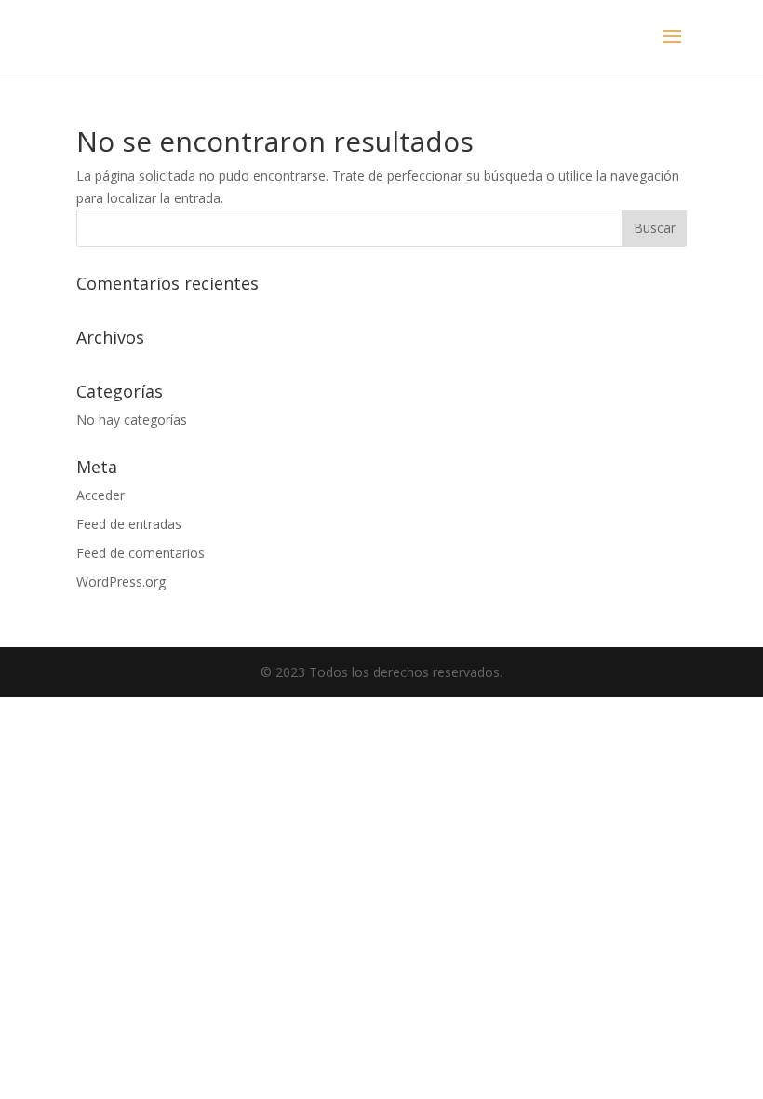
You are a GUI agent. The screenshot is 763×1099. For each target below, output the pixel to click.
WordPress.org (121, 581)
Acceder (100, 495)
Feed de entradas (128, 524)
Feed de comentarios (140, 553)
